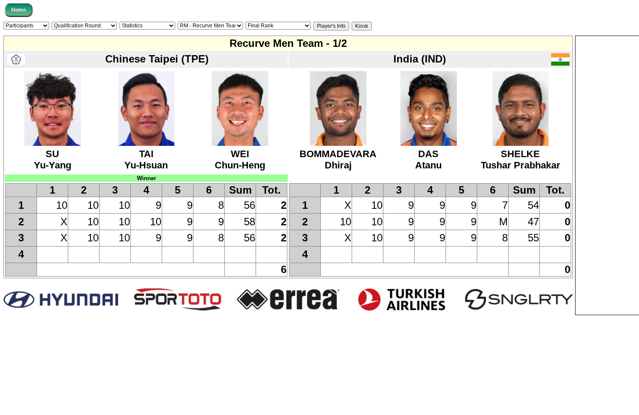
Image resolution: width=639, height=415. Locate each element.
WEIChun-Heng (240, 159)
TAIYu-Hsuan (146, 159)
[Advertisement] (607, 166)
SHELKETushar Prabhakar (520, 159)
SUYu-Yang (52, 159)
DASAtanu (428, 159)
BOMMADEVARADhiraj (338, 159)
